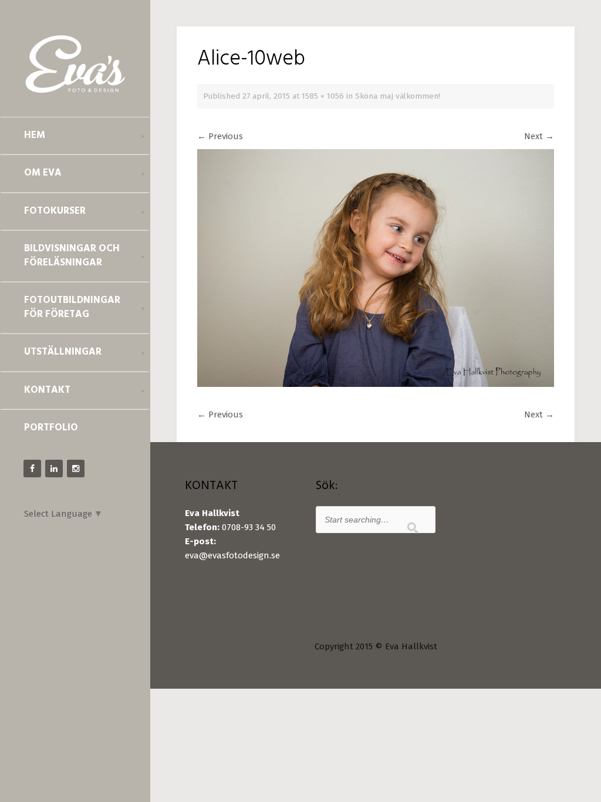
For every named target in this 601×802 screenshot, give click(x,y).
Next (539, 136)
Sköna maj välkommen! (397, 96)
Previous (220, 136)
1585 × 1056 (323, 96)
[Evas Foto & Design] (75, 64)
